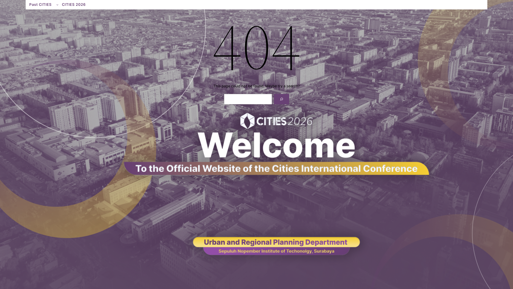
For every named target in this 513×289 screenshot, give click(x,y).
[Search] (281, 99)
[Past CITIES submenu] (57, 5)
